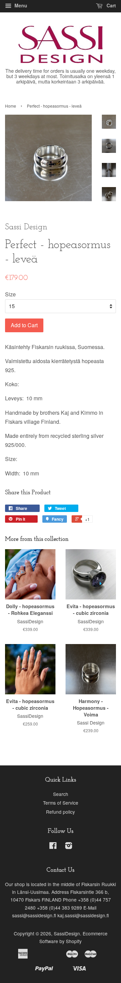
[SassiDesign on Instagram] (68, 846)
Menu (20, 5)
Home (10, 106)
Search (60, 794)
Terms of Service (60, 802)
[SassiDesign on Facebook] (53, 846)
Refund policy (60, 811)
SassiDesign (67, 933)
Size (10, 294)
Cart (110, 5)
